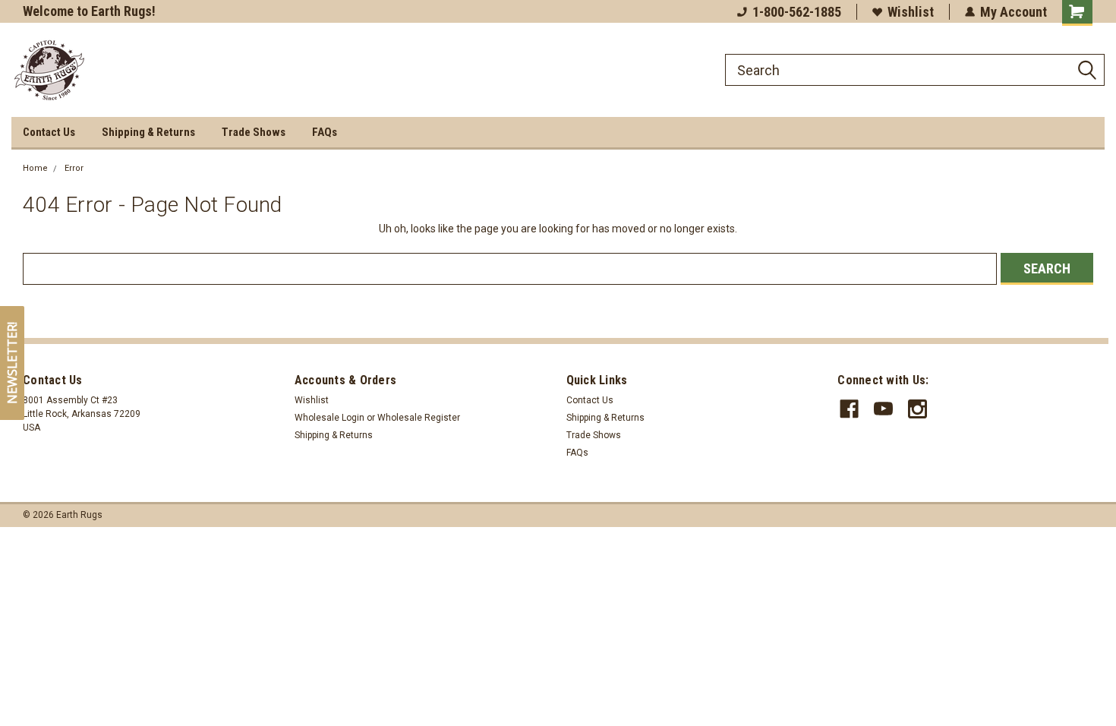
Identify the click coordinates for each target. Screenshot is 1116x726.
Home (35, 168)
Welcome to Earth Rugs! (89, 11)
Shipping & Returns (148, 132)
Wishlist (910, 12)
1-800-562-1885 (796, 12)
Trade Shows (253, 132)
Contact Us (49, 132)
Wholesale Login (329, 417)
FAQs (324, 132)
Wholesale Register (418, 417)
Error (74, 168)
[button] (12, 363)
